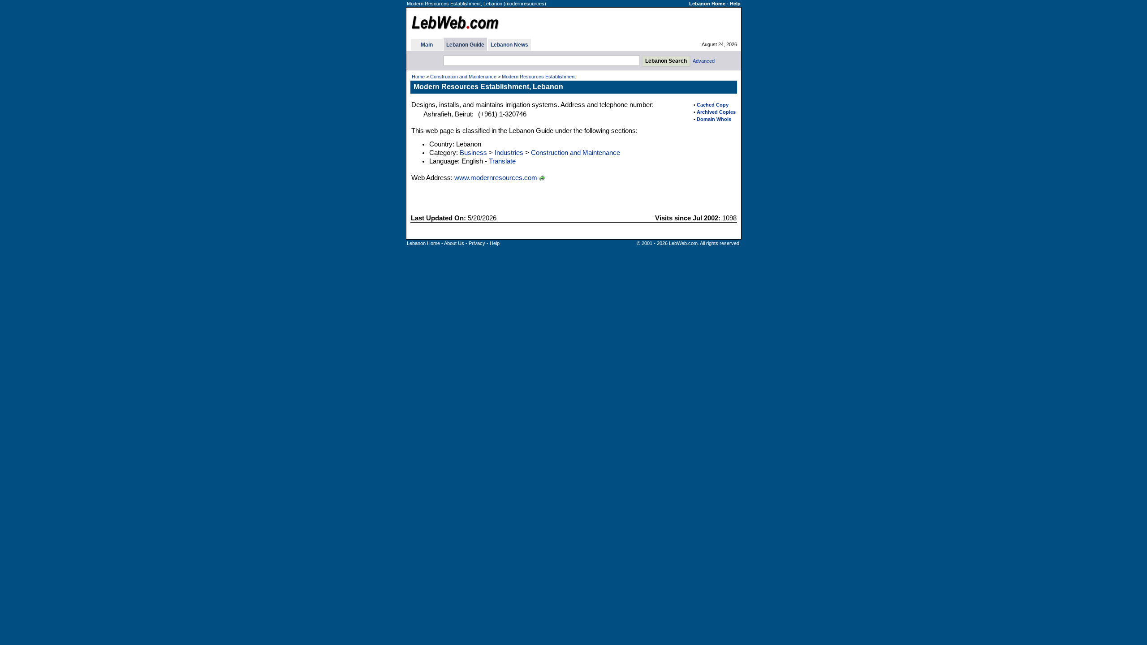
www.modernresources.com (495, 177)
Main (427, 45)
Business (473, 152)
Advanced (704, 61)
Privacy (477, 243)
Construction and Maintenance (463, 76)
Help (735, 3)
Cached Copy (713, 105)
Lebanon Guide (465, 45)
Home (418, 76)
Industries (509, 152)
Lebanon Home (707, 3)
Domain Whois (714, 119)
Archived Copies (716, 112)
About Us (454, 243)
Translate (502, 161)
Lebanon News (509, 45)
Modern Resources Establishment (539, 76)
